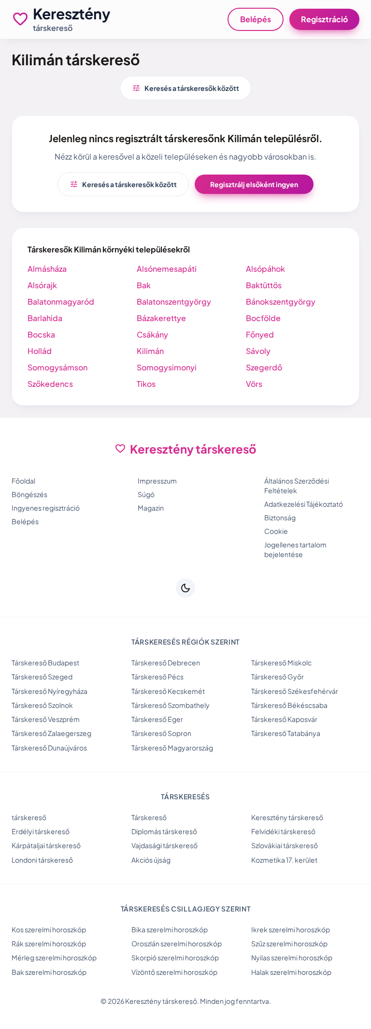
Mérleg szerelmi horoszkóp (54, 957)
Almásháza (47, 269)
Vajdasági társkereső (164, 845)
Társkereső (149, 817)
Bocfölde (263, 318)
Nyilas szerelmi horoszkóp (291, 957)
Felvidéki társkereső (283, 831)
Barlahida (45, 318)
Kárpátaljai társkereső (46, 845)
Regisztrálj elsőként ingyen (254, 184)
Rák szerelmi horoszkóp (49, 943)
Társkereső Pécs (157, 676)
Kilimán (150, 351)
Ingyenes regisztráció (46, 507)
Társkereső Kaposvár (284, 719)
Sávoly (258, 351)
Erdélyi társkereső (41, 831)
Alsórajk (42, 285)
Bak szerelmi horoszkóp (49, 972)
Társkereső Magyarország (172, 747)
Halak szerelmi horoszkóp (291, 972)
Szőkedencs (50, 384)
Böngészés (29, 494)
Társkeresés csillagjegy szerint (186, 908)
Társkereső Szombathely (170, 705)
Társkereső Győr (277, 676)
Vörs (254, 384)
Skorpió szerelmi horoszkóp (175, 957)
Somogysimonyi (167, 367)
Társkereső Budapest (45, 662)
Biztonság (280, 517)
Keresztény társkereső (287, 817)
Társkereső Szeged (42, 676)
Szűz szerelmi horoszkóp (289, 943)
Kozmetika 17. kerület (284, 859)
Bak (144, 285)
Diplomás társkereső (164, 831)
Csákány (152, 334)
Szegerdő (264, 367)
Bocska (41, 334)
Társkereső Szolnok (42, 705)
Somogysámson (57, 367)
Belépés (255, 19)
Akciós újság (151, 859)
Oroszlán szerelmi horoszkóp (176, 943)
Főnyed (260, 334)
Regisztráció (324, 19)
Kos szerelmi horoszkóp (49, 929)
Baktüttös (264, 285)
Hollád (40, 351)
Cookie (276, 531)
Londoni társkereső (42, 859)
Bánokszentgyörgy (280, 301)
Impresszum (157, 480)
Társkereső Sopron (161, 733)
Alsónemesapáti (167, 269)
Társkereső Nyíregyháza (49, 691)
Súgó (146, 494)
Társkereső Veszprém (46, 719)
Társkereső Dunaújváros (49, 747)
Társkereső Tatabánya (285, 733)
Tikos (146, 384)
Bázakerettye (161, 318)
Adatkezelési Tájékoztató (303, 504)
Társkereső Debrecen (165, 662)
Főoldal (23, 480)
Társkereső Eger (157, 719)
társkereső (29, 817)
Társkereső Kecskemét (168, 691)
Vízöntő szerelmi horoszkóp (174, 972)
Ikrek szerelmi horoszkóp (290, 929)
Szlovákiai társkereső (284, 845)
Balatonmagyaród (61, 301)
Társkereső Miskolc (281, 662)
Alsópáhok (265, 269)
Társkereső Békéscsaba (289, 705)
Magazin (151, 507)
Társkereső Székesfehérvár (294, 691)
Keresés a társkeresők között (185, 88)
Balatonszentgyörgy (174, 301)
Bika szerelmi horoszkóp (169, 929)
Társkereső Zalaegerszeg (51, 733)
